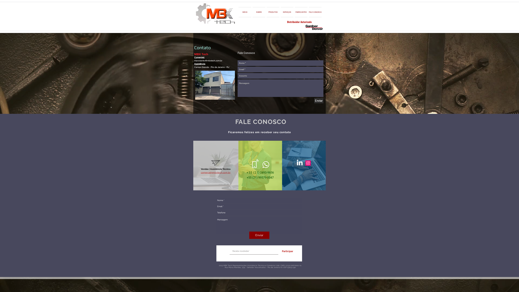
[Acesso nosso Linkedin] (300, 162)
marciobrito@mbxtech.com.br (208, 60)
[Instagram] (308, 163)
